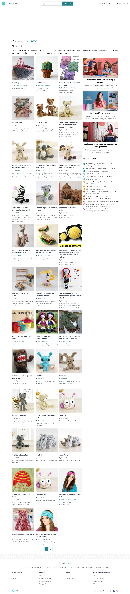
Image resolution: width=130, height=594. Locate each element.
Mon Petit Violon (19, 537)
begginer (14, 130)
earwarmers (39, 542)
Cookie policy (97, 591)
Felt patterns (97, 576)
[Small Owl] (70, 401)
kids (49, 130)
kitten (20, 460)
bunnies (18, 175)
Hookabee (64, 260)
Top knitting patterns (104, 3)
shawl (61, 344)
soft (42, 128)
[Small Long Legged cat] (23, 440)
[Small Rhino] (70, 440)
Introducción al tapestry (101, 113)
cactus (38, 88)
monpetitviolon (25, 541)
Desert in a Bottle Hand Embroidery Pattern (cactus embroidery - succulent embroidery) (101, 210)
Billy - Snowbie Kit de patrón (94, 189)
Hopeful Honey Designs (68, 500)
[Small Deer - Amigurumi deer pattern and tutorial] (70, 151)
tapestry (20, 130)
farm (50, 173)
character (62, 305)
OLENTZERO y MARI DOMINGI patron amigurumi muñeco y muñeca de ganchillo (101, 165)
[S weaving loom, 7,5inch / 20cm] (23, 279)
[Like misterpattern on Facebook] (114, 591)
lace (13, 540)
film (73, 305)
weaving (14, 128)
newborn (14, 504)
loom (19, 128)
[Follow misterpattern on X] (110, 591)
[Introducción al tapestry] (100, 101)
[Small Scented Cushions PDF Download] (70, 68)
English (68, 563)
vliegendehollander (41, 90)
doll (68, 307)
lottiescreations (64, 217)
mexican (41, 258)
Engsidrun (40, 378)
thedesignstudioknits (65, 92)
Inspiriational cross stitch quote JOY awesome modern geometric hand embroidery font (100, 205)
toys (45, 128)
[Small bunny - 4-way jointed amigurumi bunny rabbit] (23, 151)
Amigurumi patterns (45, 581)
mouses (42, 215)
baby (22, 504)
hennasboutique (17, 346)
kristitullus (44, 132)
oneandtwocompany (22, 88)
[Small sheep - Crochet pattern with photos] (47, 151)
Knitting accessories (121, 3)
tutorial (77, 307)
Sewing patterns (98, 581)
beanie (24, 502)
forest (61, 175)
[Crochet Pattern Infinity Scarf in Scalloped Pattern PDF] (70, 322)
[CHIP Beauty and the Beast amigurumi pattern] (47, 279)
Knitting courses (71, 578)
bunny (14, 175)
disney (38, 301)
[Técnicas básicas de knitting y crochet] (100, 68)
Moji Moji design (42, 341)
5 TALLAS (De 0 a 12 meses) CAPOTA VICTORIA (100, 168)
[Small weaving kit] (23, 108)
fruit (37, 344)
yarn (25, 130)
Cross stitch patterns (99, 578)
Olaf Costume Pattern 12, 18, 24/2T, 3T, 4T (98, 199)
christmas (72, 173)
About (13, 576)
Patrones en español (99, 584)
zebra (18, 215)
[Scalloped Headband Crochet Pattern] (70, 480)
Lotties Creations (66, 213)
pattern (38, 130)
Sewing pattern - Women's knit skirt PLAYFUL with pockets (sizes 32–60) (101, 192)
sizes (19, 504)
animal (38, 175)
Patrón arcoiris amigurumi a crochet (97, 171)
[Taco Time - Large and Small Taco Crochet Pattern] (47, 235)
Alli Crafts (16, 500)
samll (13, 88)
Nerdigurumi (17, 381)
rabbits (18, 173)
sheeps (46, 173)
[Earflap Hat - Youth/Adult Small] (23, 480)
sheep (41, 173)
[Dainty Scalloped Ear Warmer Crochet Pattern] (47, 519)
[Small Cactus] (47, 68)
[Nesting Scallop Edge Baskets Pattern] (23, 322)
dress (20, 540)
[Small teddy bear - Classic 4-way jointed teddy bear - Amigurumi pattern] (70, 108)
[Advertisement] (65, 21)
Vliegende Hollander (43, 86)
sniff (13, 258)
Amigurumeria (41, 298)
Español (62, 563)
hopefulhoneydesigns (66, 504)
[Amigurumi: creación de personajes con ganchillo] (100, 132)
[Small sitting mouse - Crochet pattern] (47, 193)
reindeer (61, 173)
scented (65, 90)
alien (37, 381)
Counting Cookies (91, 179)
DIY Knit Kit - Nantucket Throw (95, 174)
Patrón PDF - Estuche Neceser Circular (97, 196)
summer (41, 344)
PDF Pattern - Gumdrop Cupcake (96, 186)
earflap (14, 502)
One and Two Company (21, 86)
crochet (38, 132)
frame (13, 132)
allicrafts (27, 504)
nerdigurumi (22, 383)
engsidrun (39, 383)
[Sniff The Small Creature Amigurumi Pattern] (23, 235)
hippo (37, 460)
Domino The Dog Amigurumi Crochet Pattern (99, 176)
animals (54, 173)
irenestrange (16, 260)
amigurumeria (40, 305)
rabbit (13, 173)
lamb (37, 173)
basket (14, 344)
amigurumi (44, 130)
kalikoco (16, 125)
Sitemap (105, 591)
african (27, 215)
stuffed (38, 128)
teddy (49, 128)
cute (60, 262)
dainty (46, 542)
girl (30, 540)
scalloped (62, 502)
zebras (14, 215)
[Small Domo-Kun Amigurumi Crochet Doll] (23, 361)
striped (29, 502)
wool (28, 130)
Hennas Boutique (19, 341)
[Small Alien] (47, 361)
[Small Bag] (23, 68)
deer (66, 173)
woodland (78, 173)
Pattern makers (43, 576)
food (46, 258)
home (22, 344)
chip (41, 301)
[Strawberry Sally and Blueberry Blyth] (47, 322)
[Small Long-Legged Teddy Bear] (47, 401)
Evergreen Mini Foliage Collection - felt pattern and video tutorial (101, 183)
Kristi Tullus (40, 125)
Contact (14, 578)
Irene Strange (18, 255)
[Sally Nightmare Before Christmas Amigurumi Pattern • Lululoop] (70, 279)
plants (46, 88)
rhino (60, 460)
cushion (71, 90)
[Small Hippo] (47, 440)
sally (60, 303)
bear (52, 128)
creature (21, 258)
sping (16, 540)
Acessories (69, 576)
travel (18, 132)
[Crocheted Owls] (47, 480)
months (19, 502)
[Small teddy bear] (47, 108)
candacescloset (64, 346)
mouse (38, 215)
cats (13, 460)
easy (26, 128)
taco (37, 258)
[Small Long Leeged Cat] (23, 401)
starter (31, 128)
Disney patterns (43, 584)
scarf (65, 344)
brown (72, 215)
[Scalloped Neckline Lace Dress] (23, 519)
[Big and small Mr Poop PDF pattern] (70, 193)
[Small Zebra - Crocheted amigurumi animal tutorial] (23, 193)
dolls (46, 344)
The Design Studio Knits (68, 88)
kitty (24, 421)
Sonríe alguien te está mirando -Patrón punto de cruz (102, 201)
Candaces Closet (66, 341)
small (41, 88)
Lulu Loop (64, 301)
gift (52, 130)
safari (22, 215)
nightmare (66, 303)
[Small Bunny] (70, 361)
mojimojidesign (50, 346)
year (18, 541)
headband (69, 502)
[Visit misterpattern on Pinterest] (117, 591)
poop (60, 215)
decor (18, 344)
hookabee (71, 264)
